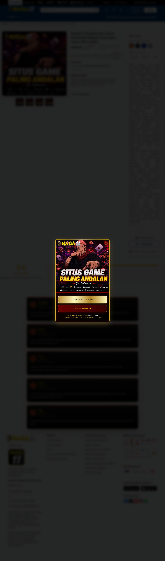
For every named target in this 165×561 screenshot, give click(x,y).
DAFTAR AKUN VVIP (82, 299)
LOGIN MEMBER (82, 308)
